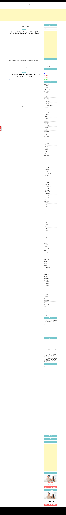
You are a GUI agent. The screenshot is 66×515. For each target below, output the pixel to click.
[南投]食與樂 (46, 84)
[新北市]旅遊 (46, 180)
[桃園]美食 (46, 232)
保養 (44, 298)
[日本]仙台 (46, 287)
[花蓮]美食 (46, 241)
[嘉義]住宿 (46, 137)
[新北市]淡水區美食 (47, 190)
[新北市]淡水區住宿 (48, 191)
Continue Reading (25, 106)
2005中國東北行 (46, 263)
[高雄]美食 (46, 246)
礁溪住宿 (46, 149)
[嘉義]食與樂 (46, 136)
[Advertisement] (33, 15)
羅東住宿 (46, 151)
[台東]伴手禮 (46, 132)
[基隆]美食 (46, 141)
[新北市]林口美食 (47, 184)
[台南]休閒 (46, 123)
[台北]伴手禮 (46, 99)
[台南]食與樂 (46, 122)
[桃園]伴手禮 (46, 228)
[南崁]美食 (46, 222)
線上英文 (45, 475)
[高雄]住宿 (46, 244)
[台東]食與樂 (46, 131)
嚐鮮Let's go (46, 300)
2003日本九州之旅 (46, 259)
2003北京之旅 (46, 257)
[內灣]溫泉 (46, 204)
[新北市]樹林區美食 (47, 186)
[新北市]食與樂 (46, 160)
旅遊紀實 (45, 306)
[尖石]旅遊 (46, 206)
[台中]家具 (46, 94)
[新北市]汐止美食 (47, 188)
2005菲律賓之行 (46, 265)
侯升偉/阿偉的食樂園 (47, 66)
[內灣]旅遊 (46, 202)
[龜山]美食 (46, 237)
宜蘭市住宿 (46, 146)
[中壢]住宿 (46, 217)
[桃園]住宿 (46, 230)
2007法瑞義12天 (46, 272)
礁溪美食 (46, 148)
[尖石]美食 (46, 208)
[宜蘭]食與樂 (46, 143)
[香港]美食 (46, 296)
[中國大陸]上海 (47, 281)
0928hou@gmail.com (52, 64)
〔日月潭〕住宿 (47, 89)
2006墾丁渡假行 (46, 267)
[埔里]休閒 (46, 87)
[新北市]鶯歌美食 (47, 199)
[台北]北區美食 (47, 101)
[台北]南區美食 (47, 103)
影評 (44, 302)
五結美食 (46, 144)
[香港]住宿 (46, 294)
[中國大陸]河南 (47, 283)
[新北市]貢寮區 (47, 197)
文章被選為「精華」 (47, 304)
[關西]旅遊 (46, 213)
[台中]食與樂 (46, 91)
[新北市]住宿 (46, 171)
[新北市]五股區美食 (47, 167)
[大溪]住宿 (46, 224)
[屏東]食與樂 (46, 155)
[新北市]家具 (46, 175)
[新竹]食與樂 (46, 201)
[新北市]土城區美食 (47, 173)
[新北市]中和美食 (47, 165)
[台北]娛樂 (46, 107)
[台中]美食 (23, 72)
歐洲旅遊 (45, 311)
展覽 (45, 116)
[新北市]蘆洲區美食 (47, 195)
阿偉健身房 (45, 315)
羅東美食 (46, 153)
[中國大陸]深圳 (47, 285)
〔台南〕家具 (46, 127)
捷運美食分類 (46, 118)
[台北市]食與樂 (46, 98)
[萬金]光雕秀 (46, 156)
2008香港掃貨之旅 (46, 276)
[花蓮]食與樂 (46, 239)
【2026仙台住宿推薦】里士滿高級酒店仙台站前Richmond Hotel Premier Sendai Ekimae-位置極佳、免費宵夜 (50, 324)
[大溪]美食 (46, 226)
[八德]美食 (46, 220)
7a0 (45, 349)
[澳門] (45, 292)
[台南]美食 (46, 125)
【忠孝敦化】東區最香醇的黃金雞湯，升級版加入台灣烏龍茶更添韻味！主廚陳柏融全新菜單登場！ (50, 355)
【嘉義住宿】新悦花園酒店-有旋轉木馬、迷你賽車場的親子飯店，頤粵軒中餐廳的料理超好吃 (50, 343)
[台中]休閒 (46, 92)
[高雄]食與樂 (46, 243)
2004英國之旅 (46, 261)
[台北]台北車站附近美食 (48, 105)
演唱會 (46, 120)
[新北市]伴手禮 (47, 169)
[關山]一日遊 (46, 134)
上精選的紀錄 (46, 278)
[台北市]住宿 (46, 114)
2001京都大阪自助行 (47, 252)
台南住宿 (46, 129)
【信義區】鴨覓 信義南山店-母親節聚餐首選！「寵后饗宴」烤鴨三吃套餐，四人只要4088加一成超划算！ (50, 328)
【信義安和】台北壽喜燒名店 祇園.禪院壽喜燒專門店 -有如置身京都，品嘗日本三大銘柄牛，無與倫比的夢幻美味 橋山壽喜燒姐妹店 (50, 334)
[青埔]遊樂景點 (47, 235)
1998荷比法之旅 (46, 248)
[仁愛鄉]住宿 (46, 85)
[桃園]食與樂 (46, 215)
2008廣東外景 (46, 274)
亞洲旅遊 (45, 280)
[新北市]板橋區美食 (47, 182)
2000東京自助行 (46, 250)
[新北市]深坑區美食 (47, 193)
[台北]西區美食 (47, 112)
